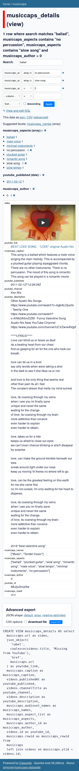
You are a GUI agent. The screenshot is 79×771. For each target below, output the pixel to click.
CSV (30, 117)
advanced (40, 117)
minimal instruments (20, 146)
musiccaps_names (39, 124)
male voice (14, 141)
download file (37, 622)
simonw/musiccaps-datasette (22, 767)
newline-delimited (53, 615)
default (28, 615)
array (37, 615)
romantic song (16, 159)
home (6, 4)
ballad (11, 137)
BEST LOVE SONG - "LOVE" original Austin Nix (42, 246)
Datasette (25, 763)
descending (33, 103)
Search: (8, 62)
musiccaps (19, 4)
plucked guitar (16, 154)
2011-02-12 (14, 181)
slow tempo (14, 167)
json (22, 117)
